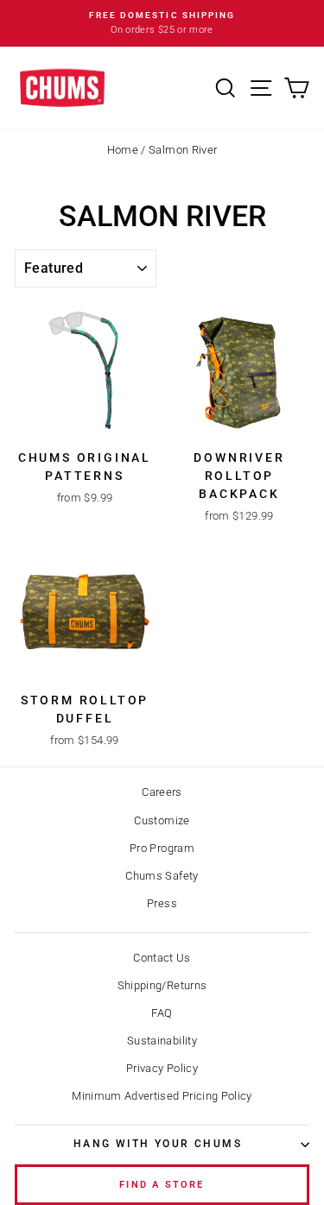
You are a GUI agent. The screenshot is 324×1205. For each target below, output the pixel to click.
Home (122, 149)
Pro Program (162, 848)
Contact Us (162, 957)
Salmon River (183, 149)
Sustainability (162, 1040)
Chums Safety (161, 875)
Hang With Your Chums (157, 1144)
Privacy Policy (162, 1068)
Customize (161, 820)
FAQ (161, 1012)
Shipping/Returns (162, 985)
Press (162, 903)
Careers (161, 791)
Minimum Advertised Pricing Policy (162, 1095)
